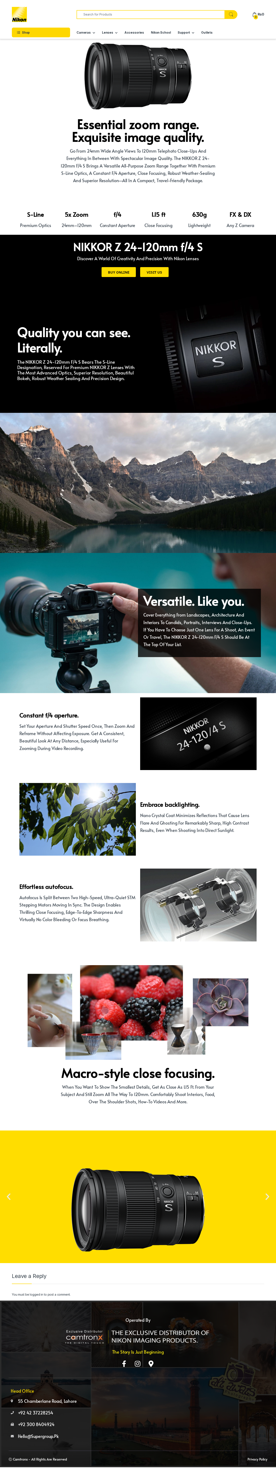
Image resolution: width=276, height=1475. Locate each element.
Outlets (207, 32)
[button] (8, 1196)
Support (184, 32)
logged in (36, 1294)
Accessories (134, 32)
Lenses (107, 32)
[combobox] (151, 14)
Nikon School (161, 32)
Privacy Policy (257, 1459)
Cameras (84, 32)
